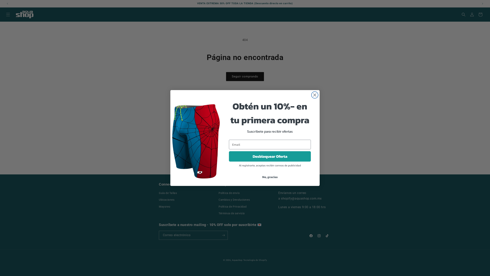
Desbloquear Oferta (270, 156)
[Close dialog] (314, 95)
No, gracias (270, 177)
